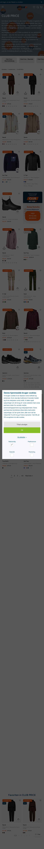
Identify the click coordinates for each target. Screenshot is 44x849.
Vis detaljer (21, 437)
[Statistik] (12, 455)
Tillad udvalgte (22, 424)
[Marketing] (32, 455)
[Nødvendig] (12, 445)
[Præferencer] (32, 445)
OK (22, 430)
